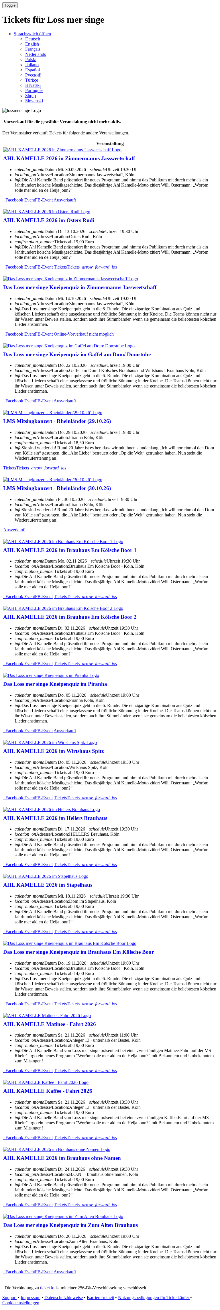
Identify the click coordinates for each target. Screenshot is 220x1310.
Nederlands (35, 54)
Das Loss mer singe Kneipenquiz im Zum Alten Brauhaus (70, 1225)
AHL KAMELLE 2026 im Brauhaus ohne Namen (62, 1158)
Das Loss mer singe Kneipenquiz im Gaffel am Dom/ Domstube (77, 354)
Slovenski (34, 100)
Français (32, 49)
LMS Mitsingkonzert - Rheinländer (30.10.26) (57, 488)
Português (34, 90)
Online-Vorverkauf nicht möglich (84, 334)
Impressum (30, 1297)
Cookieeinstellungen (20, 1302)
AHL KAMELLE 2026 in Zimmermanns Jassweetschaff (69, 158)
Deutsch (32, 38)
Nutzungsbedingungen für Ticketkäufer (154, 1297)
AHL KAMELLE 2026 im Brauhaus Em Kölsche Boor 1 (70, 550)
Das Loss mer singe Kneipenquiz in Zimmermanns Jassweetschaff (79, 287)
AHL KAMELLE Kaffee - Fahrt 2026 (47, 1091)
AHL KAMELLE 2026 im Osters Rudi (48, 220)
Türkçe (31, 80)
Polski (30, 59)
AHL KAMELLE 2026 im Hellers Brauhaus (55, 818)
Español (32, 69)
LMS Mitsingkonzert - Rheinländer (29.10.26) (57, 421)
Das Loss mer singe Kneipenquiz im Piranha (55, 684)
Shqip (30, 95)
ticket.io (47, 1287)
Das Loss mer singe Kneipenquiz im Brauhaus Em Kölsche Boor (78, 952)
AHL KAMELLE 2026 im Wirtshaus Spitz (53, 751)
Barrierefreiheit (100, 1297)
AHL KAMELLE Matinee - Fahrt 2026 (49, 1024)
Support (9, 1297)
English (32, 44)
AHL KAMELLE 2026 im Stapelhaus (47, 885)
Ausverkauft (65, 199)
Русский (33, 75)
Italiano (32, 64)
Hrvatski (33, 85)
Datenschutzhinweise (63, 1297)
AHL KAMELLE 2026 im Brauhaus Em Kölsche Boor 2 (70, 617)
